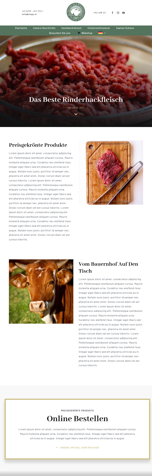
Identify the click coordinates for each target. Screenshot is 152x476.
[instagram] (118, 13)
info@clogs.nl (29, 14)
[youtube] (123, 13)
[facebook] (112, 13)
